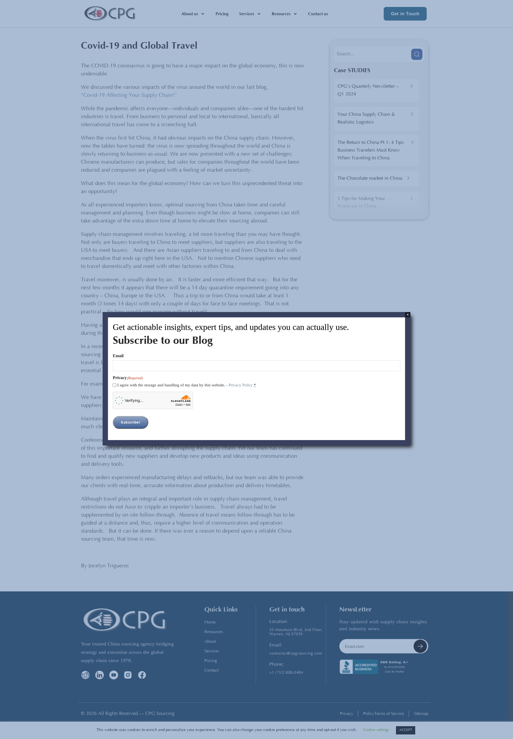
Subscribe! (130, 422)
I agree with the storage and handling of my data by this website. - (186, 385)
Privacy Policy (241, 385)
